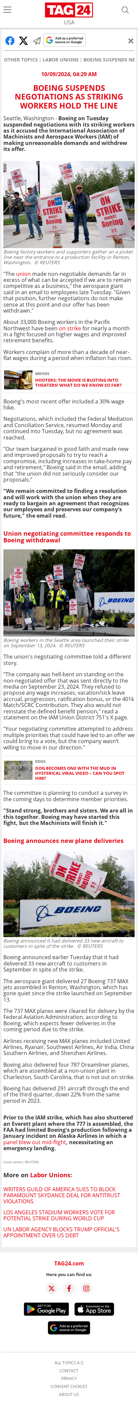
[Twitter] (52, 1288)
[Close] (131, 40)
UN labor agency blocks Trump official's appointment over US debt (61, 1232)
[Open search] (125, 10)
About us (69, 1394)
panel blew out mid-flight (34, 1142)
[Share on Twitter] (23, 40)
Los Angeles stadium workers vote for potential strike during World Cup (59, 1215)
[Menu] (7, 10)
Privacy (69, 1378)
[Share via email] (37, 40)
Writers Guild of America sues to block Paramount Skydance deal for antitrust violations (61, 1195)
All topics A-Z (69, 1363)
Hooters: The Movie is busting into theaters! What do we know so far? (78, 383)
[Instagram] (86, 1288)
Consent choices (69, 1386)
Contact (69, 1371)
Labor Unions (61, 59)
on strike (70, 328)
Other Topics (21, 59)
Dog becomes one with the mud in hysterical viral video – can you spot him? (80, 773)
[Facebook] (69, 1288)
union (24, 274)
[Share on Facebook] (10, 40)
